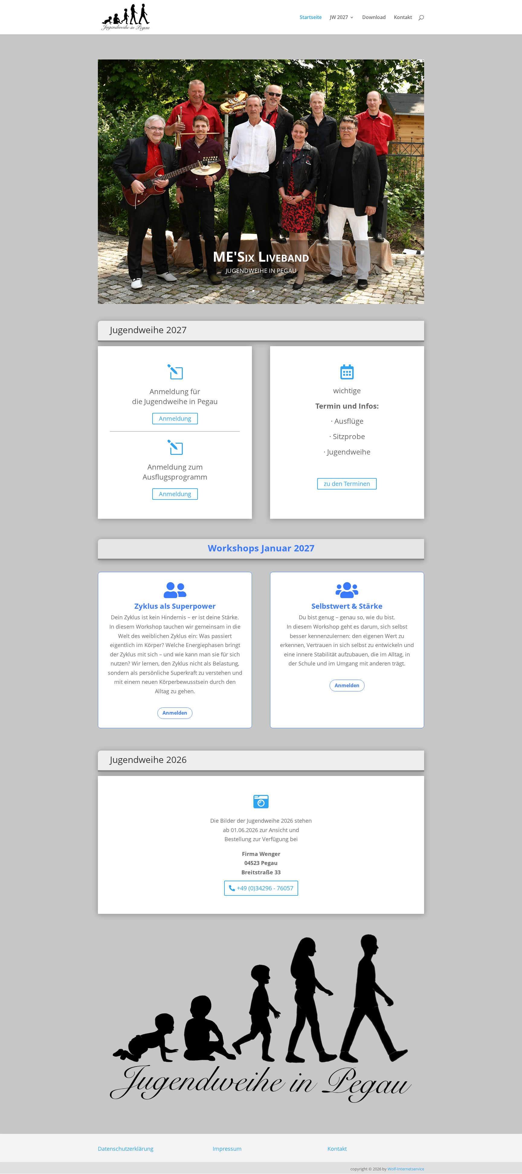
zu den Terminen (347, 484)
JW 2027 (339, 18)
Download (374, 18)
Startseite (311, 18)
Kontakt (403, 18)
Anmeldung (175, 418)
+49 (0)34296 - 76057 (265, 888)
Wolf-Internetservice (406, 1169)
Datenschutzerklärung (125, 1148)
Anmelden (175, 713)
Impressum (227, 1148)
